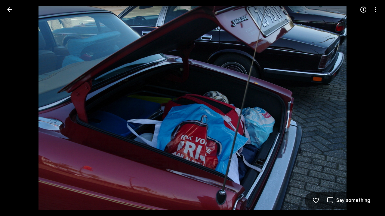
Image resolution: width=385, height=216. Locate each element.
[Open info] (363, 10)
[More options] (375, 10)
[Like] (315, 200)
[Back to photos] (9, 9)
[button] (16, 108)
